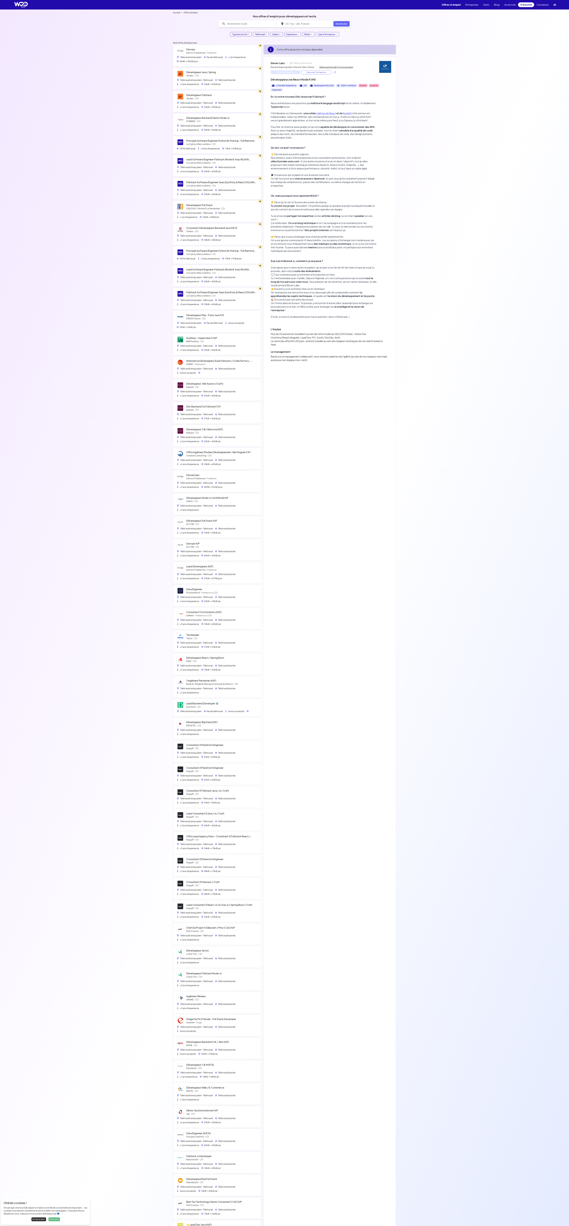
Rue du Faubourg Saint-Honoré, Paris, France (292, 67)
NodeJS (347, 113)
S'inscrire (526, 4)
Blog (497, 4)
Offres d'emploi (451, 4)
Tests (486, 4)
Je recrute (510, 4)
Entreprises (471, 4)
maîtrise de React (326, 113)
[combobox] (307, 24)
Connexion (543, 4)
